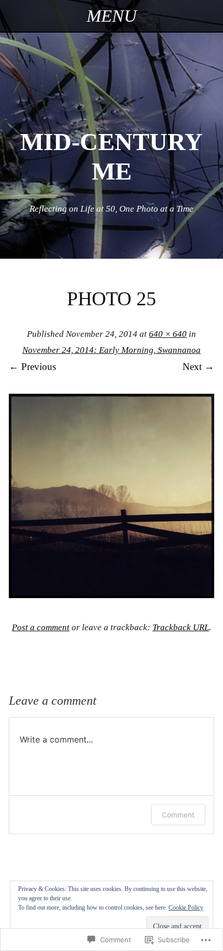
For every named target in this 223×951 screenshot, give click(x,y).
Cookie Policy (186, 907)
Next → (198, 366)
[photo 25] (111, 594)
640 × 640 (168, 334)
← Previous (32, 366)
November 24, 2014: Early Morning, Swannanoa (111, 350)
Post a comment (40, 627)
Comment (178, 814)
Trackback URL (180, 627)
